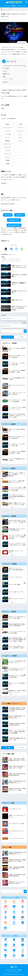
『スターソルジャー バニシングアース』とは (14, 65)
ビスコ (18, 260)
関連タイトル (6, 73)
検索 (25, 331)
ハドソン (13, 260)
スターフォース (6, 260)
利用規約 (13, 6)
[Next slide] (25, 487)
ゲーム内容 (6, 68)
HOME (14, 967)
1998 (3, 258)
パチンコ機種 (20, 337)
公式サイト (6, 82)
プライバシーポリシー (22, 6)
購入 (4, 76)
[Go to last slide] (3, 487)
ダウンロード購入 (9, 79)
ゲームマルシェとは (5, 6)
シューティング (16, 258)
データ (5, 71)
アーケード (8, 258)
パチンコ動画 (7, 747)
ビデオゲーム (12, 254)
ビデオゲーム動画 (20, 747)
